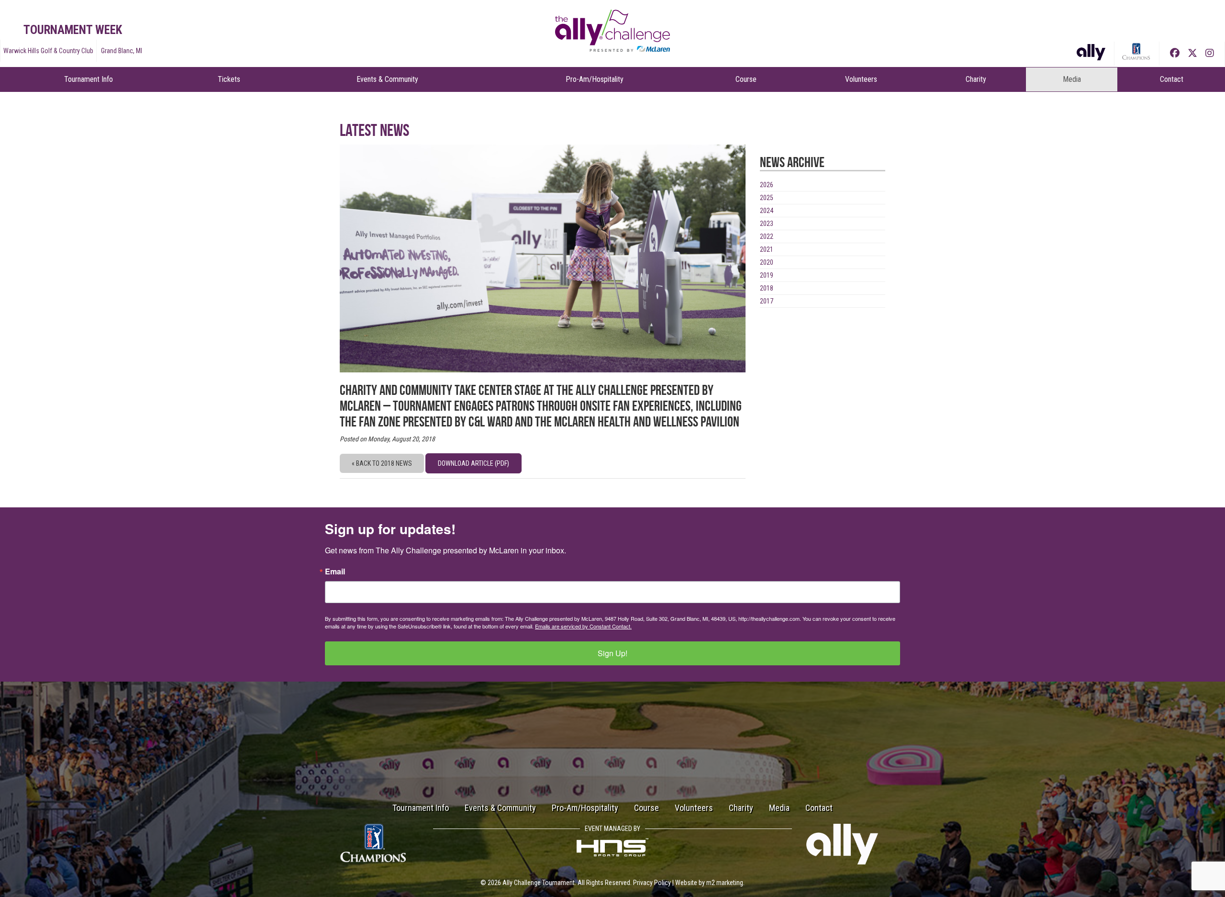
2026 (766, 185)
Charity (976, 79)
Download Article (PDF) (473, 463)
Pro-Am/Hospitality (595, 79)
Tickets (229, 79)
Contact (1171, 79)
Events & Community (387, 79)
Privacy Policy (652, 882)
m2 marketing (724, 882)
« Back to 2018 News (382, 463)
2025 (766, 198)
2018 (766, 288)
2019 (766, 275)
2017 (766, 301)
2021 (766, 249)
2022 (766, 236)
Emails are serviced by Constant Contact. (583, 626)
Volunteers (861, 79)
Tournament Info (88, 79)
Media (1072, 79)
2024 (766, 210)
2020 (766, 262)
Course (746, 79)
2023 (766, 223)
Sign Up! (612, 653)
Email (335, 571)
